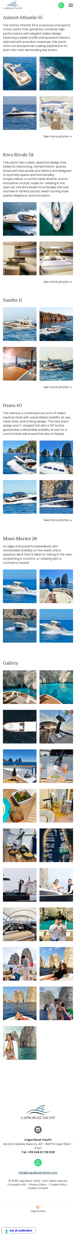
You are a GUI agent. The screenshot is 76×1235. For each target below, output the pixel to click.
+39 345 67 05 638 (41, 1152)
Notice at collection (18, 1230)
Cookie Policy (57, 1184)
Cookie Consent (38, 1188)
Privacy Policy (37, 1184)
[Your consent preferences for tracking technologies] (6, 1231)
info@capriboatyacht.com (38, 1173)
